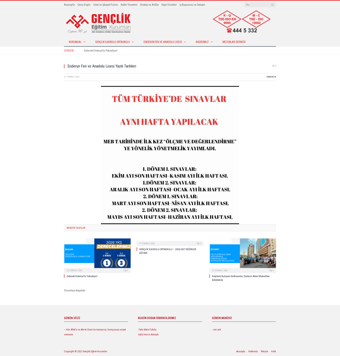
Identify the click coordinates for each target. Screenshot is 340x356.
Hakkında (253, 351)
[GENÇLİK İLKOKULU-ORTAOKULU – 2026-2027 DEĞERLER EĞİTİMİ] (170, 241)
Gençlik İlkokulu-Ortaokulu (112, 41)
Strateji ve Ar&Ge (149, 4)
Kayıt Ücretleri (169, 4)
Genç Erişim (84, 4)
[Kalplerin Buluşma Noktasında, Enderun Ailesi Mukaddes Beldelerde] (242, 254)
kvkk (273, 351)
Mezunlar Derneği (234, 41)
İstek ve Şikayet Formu (105, 4)
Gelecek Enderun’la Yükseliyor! (100, 50)
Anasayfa (69, 4)
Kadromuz (202, 41)
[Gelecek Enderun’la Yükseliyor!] (97, 254)
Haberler (271, 77)
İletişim (264, 351)
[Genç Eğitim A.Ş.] (98, 22)
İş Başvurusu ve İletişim (192, 4)
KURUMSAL (75, 41)
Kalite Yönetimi (129, 4)
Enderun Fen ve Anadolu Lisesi (163, 41)
